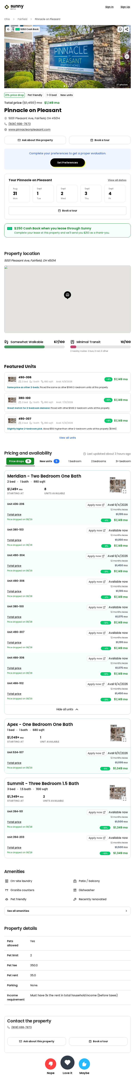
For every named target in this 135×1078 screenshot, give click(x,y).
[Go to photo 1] (64, 86)
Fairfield (22, 19)
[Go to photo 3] (68, 86)
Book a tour (102, 140)
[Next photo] (115, 56)
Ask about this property (37, 140)
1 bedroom (75, 461)
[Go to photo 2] (66, 86)
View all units (67, 437)
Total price (14, 514)
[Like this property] (84, 1064)
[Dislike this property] (50, 1064)
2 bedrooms (98, 461)
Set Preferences (67, 162)
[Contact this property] (67, 1063)
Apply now (94, 505)
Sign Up (125, 7)
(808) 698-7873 (19, 124)
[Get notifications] (120, 29)
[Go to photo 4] (70, 86)
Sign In (109, 7)
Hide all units (64, 709)
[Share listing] (126, 29)
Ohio (7, 19)
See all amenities (18, 911)
